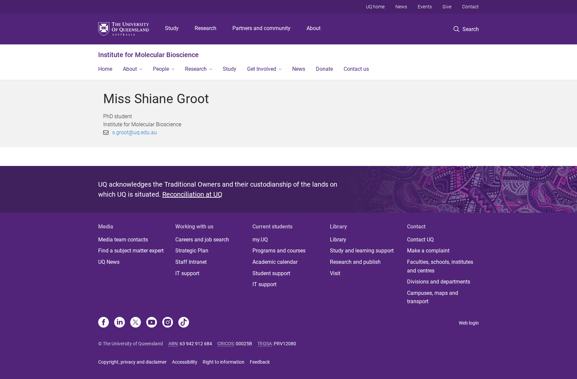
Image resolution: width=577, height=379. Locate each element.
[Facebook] (103, 323)
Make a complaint (428, 250)
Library (338, 239)
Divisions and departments (438, 281)
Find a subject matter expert (131, 250)
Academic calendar (275, 262)
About (314, 28)
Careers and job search (202, 239)
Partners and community (261, 28)
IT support (187, 273)
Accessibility (184, 362)
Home (105, 69)
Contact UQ (420, 239)
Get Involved (261, 69)
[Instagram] (167, 323)
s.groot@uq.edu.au (134, 132)
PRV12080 (285, 343)
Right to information (223, 362)
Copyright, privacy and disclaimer (132, 362)
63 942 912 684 (196, 343)
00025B (244, 343)
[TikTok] (183, 323)
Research (205, 28)
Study (172, 28)
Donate (324, 69)
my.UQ (260, 239)
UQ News (109, 262)
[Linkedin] (119, 323)
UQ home (375, 6)
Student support (271, 273)
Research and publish (355, 262)
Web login (469, 323)
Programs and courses (279, 250)
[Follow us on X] (135, 323)
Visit (335, 273)
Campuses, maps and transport (432, 297)
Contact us (356, 69)
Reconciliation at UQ (192, 194)
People (161, 69)
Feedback (260, 362)
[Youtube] (151, 323)
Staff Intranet (191, 262)
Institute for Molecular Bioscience (148, 55)
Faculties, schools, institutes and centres (440, 266)
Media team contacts (123, 239)
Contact (470, 6)
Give (446, 6)
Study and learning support (362, 250)
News (401, 6)
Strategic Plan (191, 250)
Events (425, 6)
